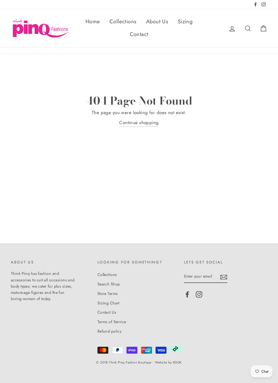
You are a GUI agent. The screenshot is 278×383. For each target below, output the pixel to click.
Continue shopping (139, 122)
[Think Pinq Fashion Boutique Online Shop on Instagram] (199, 294)
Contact (139, 34)
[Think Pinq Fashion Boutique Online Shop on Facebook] (187, 294)
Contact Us (106, 312)
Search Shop (108, 284)
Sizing (185, 21)
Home (93, 21)
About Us (157, 21)
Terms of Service (111, 321)
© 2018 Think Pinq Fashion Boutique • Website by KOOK (139, 362)
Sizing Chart (108, 303)
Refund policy (109, 331)
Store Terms (107, 293)
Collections (123, 21)
